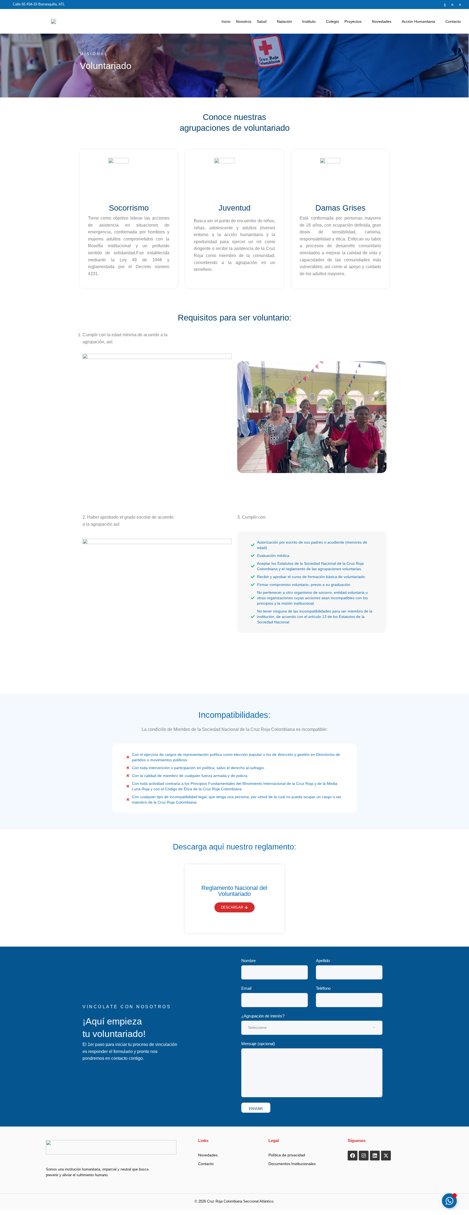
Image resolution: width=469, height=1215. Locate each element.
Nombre (249, 960)
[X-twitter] (386, 1155)
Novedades (208, 1155)
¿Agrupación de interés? (264, 1016)
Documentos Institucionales (292, 1164)
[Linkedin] (375, 1155)
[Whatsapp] (460, 4)
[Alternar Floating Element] (449, 1200)
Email (247, 988)
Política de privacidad (286, 1155)
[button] (243, 417)
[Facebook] (445, 4)
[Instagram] (452, 4)
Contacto (206, 1164)
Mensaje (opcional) (258, 1043)
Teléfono (324, 988)
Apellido (324, 960)
